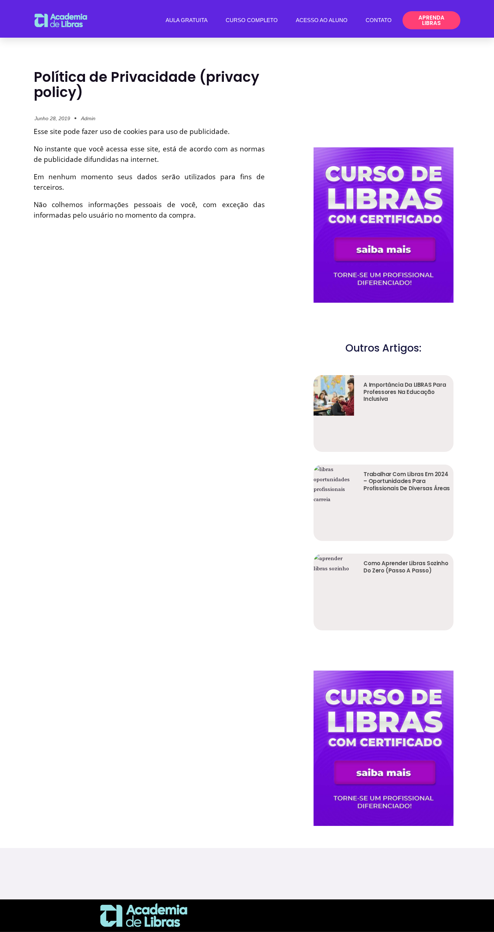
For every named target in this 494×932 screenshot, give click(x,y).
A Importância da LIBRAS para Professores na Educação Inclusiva (404, 392)
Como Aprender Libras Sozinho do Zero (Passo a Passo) (405, 566)
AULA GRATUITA (187, 20)
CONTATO (379, 20)
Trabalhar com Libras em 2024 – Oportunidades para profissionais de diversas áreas (406, 481)
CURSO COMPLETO (252, 20)
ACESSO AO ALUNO (322, 20)
